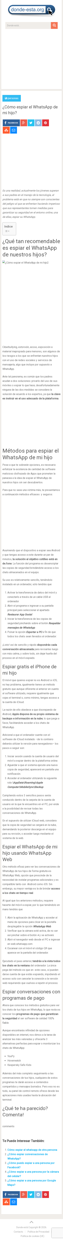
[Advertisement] (31, 60)
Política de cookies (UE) (32, 1236)
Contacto (18, 1231)
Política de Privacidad (38, 1231)
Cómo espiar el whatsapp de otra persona (32, 1149)
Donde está (22, 1227)
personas (13, 98)
